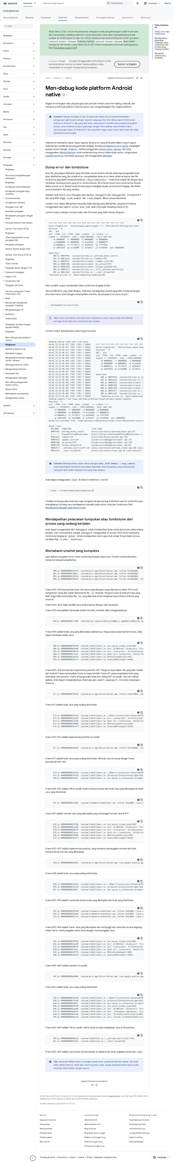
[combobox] (119, 3)
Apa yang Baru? (10, 17)
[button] (16, 43)
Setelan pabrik (46, 1137)
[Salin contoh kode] (141, 220)
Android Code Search (53, 3)
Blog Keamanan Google (95, 1133)
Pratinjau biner (46, 1133)
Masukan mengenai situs (106, 1157)
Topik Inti (62, 17)
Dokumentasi (11, 11)
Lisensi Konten (114, 1096)
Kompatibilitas (82, 17)
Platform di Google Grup (95, 1137)
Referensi (145, 17)
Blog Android (90, 1128)
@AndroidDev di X (92, 1124)
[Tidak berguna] (141, 78)
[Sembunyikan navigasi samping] (32, 1158)
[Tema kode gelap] (138, 220)
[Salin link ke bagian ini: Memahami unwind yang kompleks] (102, 551)
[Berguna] (137, 78)
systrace (78, 156)
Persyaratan (45, 1124)
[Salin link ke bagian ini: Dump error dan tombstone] (91, 167)
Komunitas (62, 1157)
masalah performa (54, 156)
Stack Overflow (136, 1137)
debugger (107, 156)
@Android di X (91, 1120)
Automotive (127, 17)
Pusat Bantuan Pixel (137, 1124)
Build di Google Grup (94, 1141)
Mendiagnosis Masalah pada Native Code (65, 507)
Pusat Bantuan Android (139, 1120)
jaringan (117, 149)
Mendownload (46, 1128)
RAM (128, 149)
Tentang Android (47, 1157)
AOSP (47, 78)
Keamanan (46, 17)
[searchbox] (18, 26)
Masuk (168, 3)
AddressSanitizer (67, 152)
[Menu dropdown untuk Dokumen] (36, 3)
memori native (106, 149)
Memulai (29, 17)
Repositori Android (48, 1120)
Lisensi (81, 1157)
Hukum (72, 1157)
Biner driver (45, 1141)
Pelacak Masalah (136, 1141)
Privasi (89, 1157)
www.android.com (137, 1128)
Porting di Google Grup (95, 1146)
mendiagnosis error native (115, 146)
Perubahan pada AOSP (65, 48)
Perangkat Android (105, 17)
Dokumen (28, 3)
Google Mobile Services (139, 1133)
